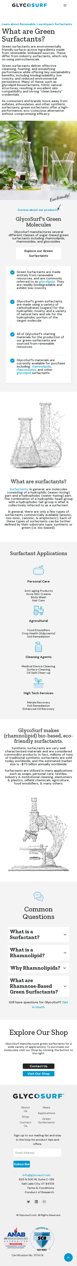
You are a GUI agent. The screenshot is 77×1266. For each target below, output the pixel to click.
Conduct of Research (39, 1192)
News (46, 1107)
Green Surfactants (46, 1120)
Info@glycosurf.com (36, 1175)
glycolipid (24, 373)
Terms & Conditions (40, 1188)
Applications (46, 1113)
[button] (65, 5)
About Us (25, 1109)
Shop (25, 1117)
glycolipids (47, 281)
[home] (33, 5)
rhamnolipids (41, 366)
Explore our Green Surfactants (38, 253)
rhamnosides (26, 370)
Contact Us (25, 1124)
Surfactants (19, 489)
